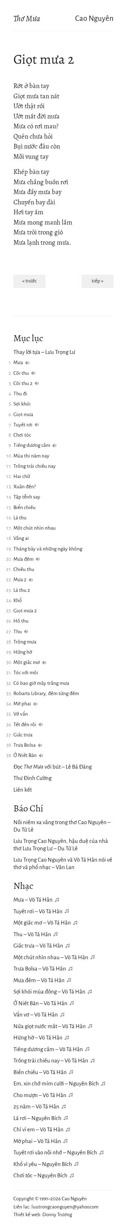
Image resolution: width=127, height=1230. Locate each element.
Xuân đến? (24, 486)
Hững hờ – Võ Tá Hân (37, 1037)
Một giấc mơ (26, 662)
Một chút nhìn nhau (34, 528)
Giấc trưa (22, 735)
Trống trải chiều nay (34, 466)
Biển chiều (24, 507)
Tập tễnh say (26, 497)
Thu (17, 631)
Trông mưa (24, 642)
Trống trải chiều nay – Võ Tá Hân (50, 1060)
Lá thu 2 (21, 590)
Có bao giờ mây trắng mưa (41, 683)
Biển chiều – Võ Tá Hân (40, 1072)
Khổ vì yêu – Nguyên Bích (42, 1164)
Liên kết (22, 790)
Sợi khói (22, 404)
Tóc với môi (25, 672)
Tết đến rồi (24, 724)
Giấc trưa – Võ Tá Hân (38, 946)
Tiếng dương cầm (31, 445)
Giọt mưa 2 (25, 610)
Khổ (17, 600)
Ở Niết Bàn (25, 755)
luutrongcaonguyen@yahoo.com (64, 1206)
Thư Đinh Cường (32, 778)
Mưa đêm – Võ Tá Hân (39, 980)
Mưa (18, 362)
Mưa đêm (23, 559)
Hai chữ (21, 476)
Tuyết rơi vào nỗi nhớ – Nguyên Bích (55, 1152)
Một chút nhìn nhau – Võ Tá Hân (50, 957)
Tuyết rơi (22, 424)
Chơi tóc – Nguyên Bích (40, 1175)
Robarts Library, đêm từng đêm (46, 693)
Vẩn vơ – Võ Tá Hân (35, 1015)
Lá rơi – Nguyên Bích (37, 1118)
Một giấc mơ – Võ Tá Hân (42, 923)
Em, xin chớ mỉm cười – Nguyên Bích (56, 1083)
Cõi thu (21, 373)
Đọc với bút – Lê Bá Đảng (52, 767)
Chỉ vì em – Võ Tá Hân (38, 1129)
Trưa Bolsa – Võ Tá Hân (39, 969)
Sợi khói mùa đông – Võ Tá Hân (49, 992)
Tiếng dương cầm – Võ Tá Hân (48, 1049)
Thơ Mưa (26, 18)
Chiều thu (23, 569)
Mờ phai (22, 703)
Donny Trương (57, 1214)
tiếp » (97, 281)
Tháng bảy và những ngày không (47, 549)
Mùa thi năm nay (31, 456)
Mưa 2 (19, 579)
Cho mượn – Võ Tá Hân (39, 1095)
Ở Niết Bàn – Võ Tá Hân (40, 1003)
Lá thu (19, 517)
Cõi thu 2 (22, 383)
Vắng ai (21, 538)
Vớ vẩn (20, 714)
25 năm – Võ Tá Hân (36, 1106)
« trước (29, 281)
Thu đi (20, 393)
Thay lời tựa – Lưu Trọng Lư (44, 352)
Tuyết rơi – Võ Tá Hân (37, 911)
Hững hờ (22, 652)
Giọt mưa (23, 414)
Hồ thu (21, 621)
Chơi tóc (22, 435)
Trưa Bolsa (24, 745)
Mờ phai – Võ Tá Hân (37, 1141)
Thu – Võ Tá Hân (32, 934)
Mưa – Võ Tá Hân (33, 900)
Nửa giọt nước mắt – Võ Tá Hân (49, 1026)
